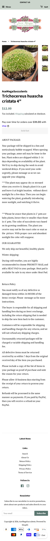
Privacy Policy (25, 468)
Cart (46, 7)
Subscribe (41, 513)
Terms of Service (25, 472)
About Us (25, 457)
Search (25, 453)
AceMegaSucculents (27, 521)
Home (4, 41)
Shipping (19, 113)
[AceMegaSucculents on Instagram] (27, 486)
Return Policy (25, 461)
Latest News (25, 438)
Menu (8, 7)
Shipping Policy (25, 465)
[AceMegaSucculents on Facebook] (22, 486)
